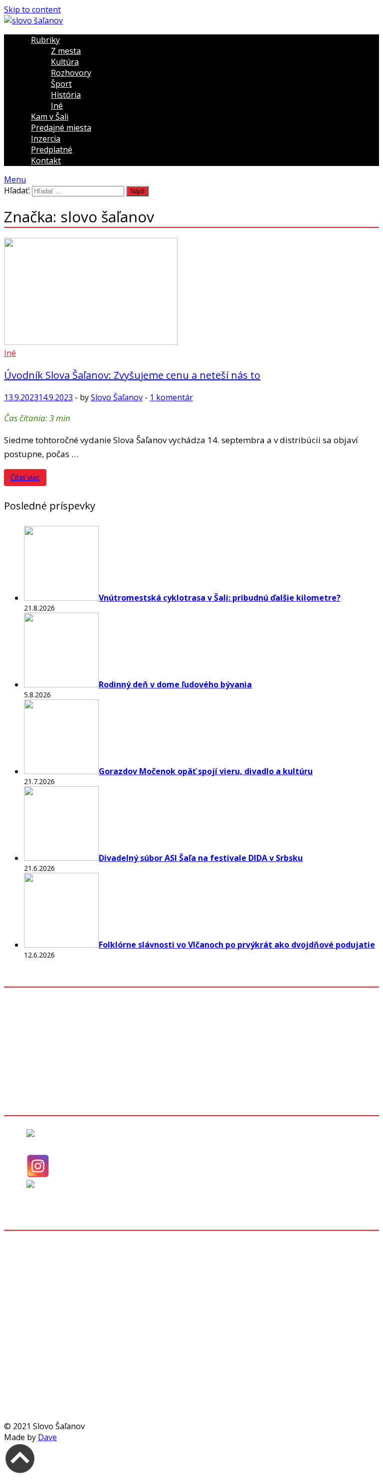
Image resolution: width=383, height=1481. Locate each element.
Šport (61, 83)
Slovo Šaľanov (117, 397)
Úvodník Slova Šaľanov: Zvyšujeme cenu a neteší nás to (132, 375)
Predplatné (51, 149)
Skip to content (32, 9)
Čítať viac (25, 477)
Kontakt (46, 160)
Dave (47, 1437)
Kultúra (65, 61)
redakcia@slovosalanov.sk (83, 1278)
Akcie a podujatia (55, 1071)
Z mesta (66, 50)
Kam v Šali (49, 116)
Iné (57, 105)
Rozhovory (71, 72)
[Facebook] (44, 1142)
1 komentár (171, 397)
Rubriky (45, 39)
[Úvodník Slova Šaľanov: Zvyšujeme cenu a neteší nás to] (191, 292)
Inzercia (45, 138)
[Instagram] (37, 1174)
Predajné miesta (61, 127)
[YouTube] (43, 1193)
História (66, 94)
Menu (15, 179)
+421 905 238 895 (67, 1264)
